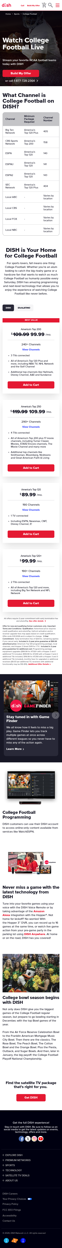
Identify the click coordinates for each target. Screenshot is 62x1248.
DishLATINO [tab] (24, 308)
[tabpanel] (31, 466)
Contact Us (9, 1221)
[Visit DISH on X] (28, 1139)
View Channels (31, 349)
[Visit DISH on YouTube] (40, 1139)
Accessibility (10, 1215)
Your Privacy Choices (14, 1199)
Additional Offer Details (38, 664)
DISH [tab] (8, 308)
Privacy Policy (10, 1204)
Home (8, 14)
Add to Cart (31, 384)
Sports (17, 14)
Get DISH (31, 1097)
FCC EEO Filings (12, 1210)
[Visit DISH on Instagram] (34, 1139)
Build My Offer (33, 6)
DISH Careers (10, 1193)
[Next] (55, 715)
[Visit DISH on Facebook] (21, 1139)
